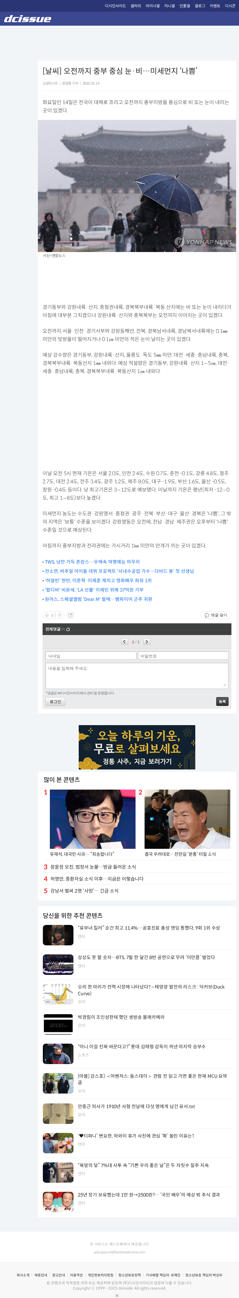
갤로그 (200, 6)
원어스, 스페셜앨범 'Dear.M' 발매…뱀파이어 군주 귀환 (98, 599)
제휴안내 (40, 1275)
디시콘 (230, 6)
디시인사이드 (115, 6)
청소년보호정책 (129, 1275)
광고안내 (58, 1275)
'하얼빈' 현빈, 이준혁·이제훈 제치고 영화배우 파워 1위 (98, 580)
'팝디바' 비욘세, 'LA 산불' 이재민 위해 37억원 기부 (94, 590)
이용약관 (76, 1275)
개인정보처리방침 (100, 1275)
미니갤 (169, 6)
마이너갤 (153, 6)
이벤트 (215, 6)
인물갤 (185, 6)
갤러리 (136, 6)
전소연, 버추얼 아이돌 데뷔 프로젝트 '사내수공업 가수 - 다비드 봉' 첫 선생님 (119, 571)
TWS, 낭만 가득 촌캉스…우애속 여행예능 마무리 (92, 562)
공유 (70, 615)
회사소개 (23, 1275)
